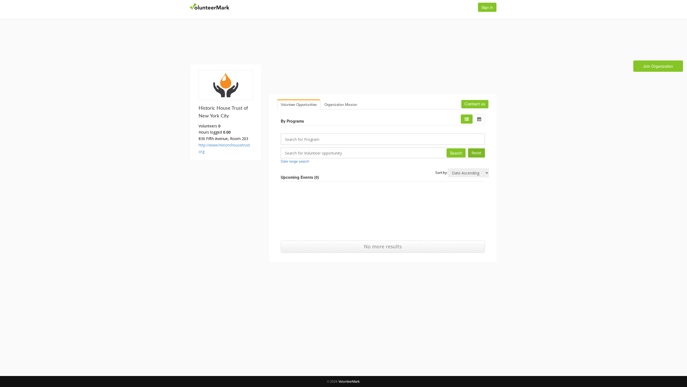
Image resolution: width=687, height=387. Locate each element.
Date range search (295, 161)
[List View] (467, 119)
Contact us (475, 104)
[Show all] (479, 119)
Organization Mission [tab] (340, 104)
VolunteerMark (349, 381)
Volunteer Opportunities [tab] (299, 104)
